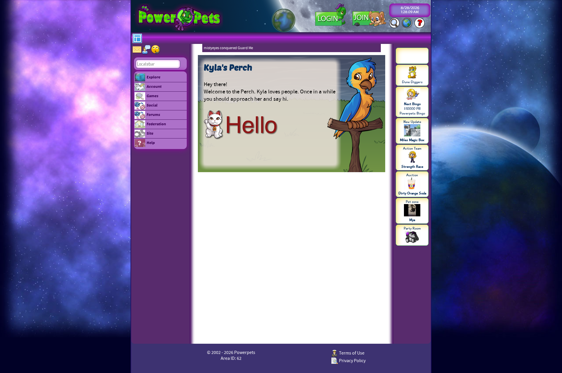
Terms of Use (351, 353)
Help (151, 142)
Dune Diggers (412, 82)
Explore (153, 77)
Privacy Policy (352, 361)
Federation (156, 124)
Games (152, 95)
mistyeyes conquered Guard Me (228, 48)
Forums (153, 114)
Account (154, 86)
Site (150, 133)
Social (152, 105)
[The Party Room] (412, 237)
